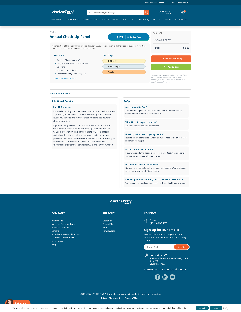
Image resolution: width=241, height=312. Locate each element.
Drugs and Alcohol (110, 20)
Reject (216, 308)
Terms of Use (131, 298)
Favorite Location (179, 2)
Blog (53, 244)
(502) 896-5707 (167, 13)
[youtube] (172, 277)
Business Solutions (90, 20)
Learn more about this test (65, 78)
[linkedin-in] (165, 277)
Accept (202, 308)
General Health (73, 20)
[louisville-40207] (62, 12)
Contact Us (108, 224)
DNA (124, 20)
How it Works (109, 231)
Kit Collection (165, 20)
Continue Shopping (172, 59)
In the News (57, 241)
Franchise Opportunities (155, 2)
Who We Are (57, 220)
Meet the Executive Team (63, 224)
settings (184, 308)
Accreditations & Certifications (65, 234)
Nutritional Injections (146, 20)
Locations (107, 220)
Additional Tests (181, 20)
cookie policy (131, 308)
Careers (55, 231)
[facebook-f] (157, 277)
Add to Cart (173, 67)
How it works (56, 20)
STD (131, 20)
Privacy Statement (110, 298)
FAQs (105, 227)
